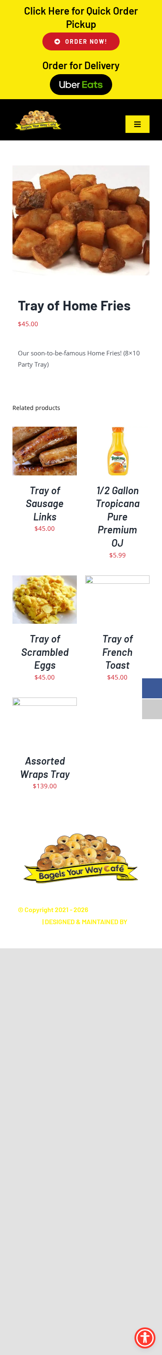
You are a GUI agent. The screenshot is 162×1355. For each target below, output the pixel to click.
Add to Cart (38, 448)
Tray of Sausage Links (45, 503)
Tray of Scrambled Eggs (45, 651)
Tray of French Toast (117, 651)
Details (45, 456)
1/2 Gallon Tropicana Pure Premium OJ (118, 516)
